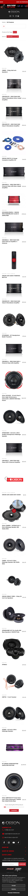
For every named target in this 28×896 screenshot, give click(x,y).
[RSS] (18, 842)
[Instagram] (9, 842)
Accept (14, 885)
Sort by (4, 36)
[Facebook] (4, 842)
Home (3, 22)
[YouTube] (14, 842)
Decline (14, 889)
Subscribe (22, 864)
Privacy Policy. (12, 882)
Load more (14, 810)
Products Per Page (7, 32)
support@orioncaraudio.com (12, 833)
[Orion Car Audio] (14, 11)
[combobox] (15, 32)
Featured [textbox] (9, 36)
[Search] (13, 16)
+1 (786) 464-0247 (9, 830)
